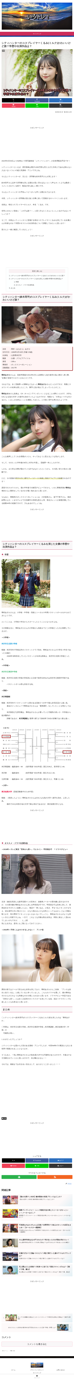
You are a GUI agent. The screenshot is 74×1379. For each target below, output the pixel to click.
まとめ (13, 288)
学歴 (17, 282)
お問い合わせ (61, 1370)
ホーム (13, 1370)
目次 (34, 271)
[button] (60, 105)
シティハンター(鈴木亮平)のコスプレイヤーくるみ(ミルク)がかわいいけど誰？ (38, 275)
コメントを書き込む (37, 1344)
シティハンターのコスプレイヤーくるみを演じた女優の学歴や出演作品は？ (37, 279)
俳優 (5, 1118)
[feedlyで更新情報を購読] (19, 1177)
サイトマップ (37, 1373)
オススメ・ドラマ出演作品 (25, 285)
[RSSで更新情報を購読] (54, 1177)
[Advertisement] (37, 118)
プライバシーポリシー (37, 1370)
